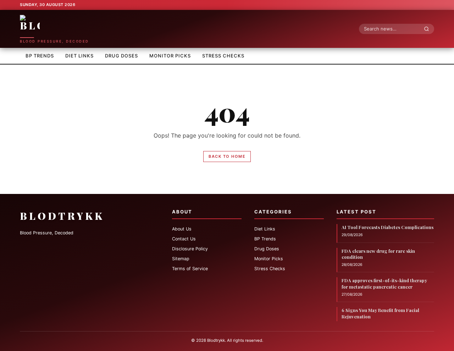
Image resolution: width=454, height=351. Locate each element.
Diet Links (79, 55)
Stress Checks (223, 55)
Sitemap (180, 258)
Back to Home (227, 156)
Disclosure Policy (190, 248)
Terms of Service (190, 268)
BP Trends (40, 55)
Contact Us (184, 238)
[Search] (428, 29)
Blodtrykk (62, 215)
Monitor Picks (170, 55)
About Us (182, 229)
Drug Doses (121, 55)
